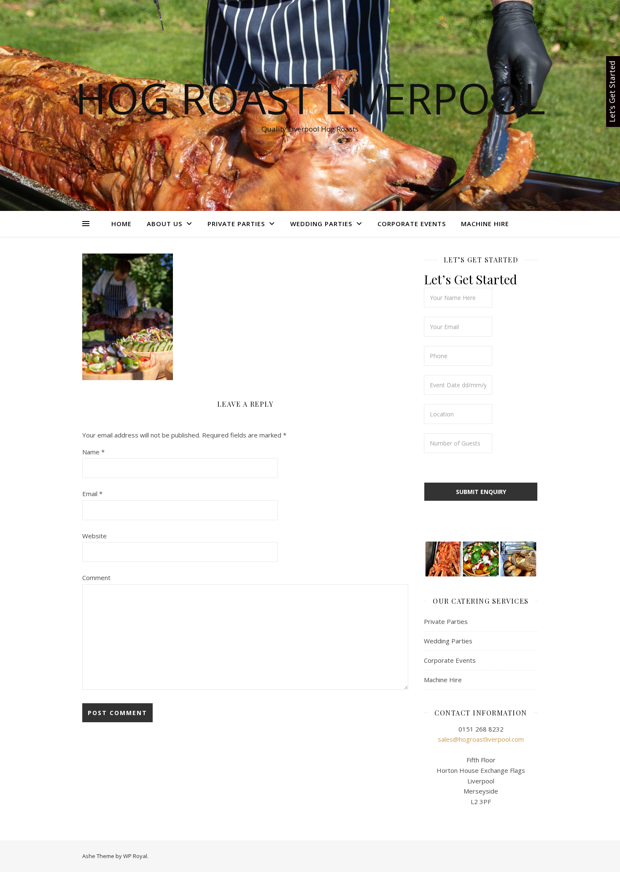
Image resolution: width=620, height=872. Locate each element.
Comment (96, 577)
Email (92, 493)
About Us (164, 223)
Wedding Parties (321, 223)
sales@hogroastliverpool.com (481, 739)
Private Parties (236, 223)
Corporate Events (411, 223)
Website (94, 536)
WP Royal (135, 856)
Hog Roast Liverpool (310, 98)
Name (93, 452)
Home (121, 223)
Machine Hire (485, 223)
